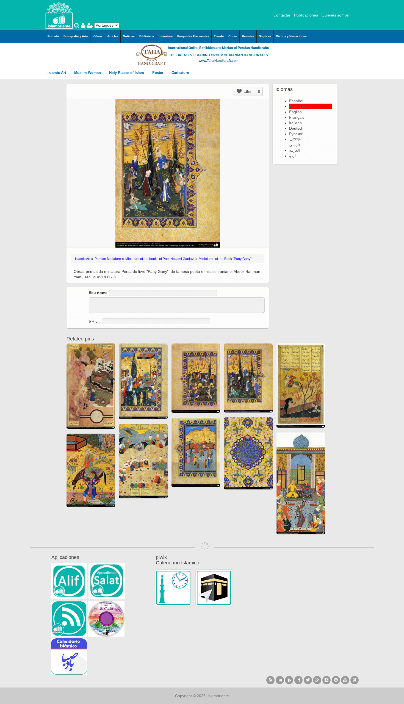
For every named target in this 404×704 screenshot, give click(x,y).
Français (296, 117)
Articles (112, 36)
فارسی (295, 145)
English (295, 112)
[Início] (59, 15)
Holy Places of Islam (127, 73)
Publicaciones (306, 15)
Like (251, 91)
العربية (294, 150)
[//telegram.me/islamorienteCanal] (280, 680)
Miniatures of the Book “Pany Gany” (225, 259)
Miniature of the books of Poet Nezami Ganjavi (159, 259)
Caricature (180, 73)
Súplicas (265, 36)
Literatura (166, 36)
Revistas (248, 36)
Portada (53, 36)
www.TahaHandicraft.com (219, 61)
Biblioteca (146, 36)
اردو (292, 156)
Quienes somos (335, 15)
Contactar (281, 15)
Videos (98, 36)
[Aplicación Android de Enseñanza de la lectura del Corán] (69, 581)
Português (298, 106)
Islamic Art (57, 73)
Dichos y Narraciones (291, 36)
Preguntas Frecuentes (193, 36)
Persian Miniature (108, 259)
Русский (296, 134)
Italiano (295, 123)
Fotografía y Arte (75, 36)
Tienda (219, 36)
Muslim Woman (88, 73)
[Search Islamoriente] (77, 26)
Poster (158, 73)
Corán (232, 36)
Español (296, 101)
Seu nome (98, 292)
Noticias (129, 36)
